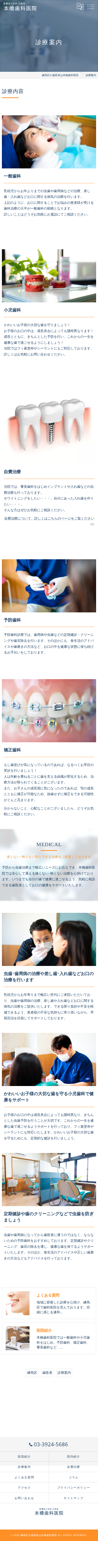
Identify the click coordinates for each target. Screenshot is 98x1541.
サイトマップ (73, 1498)
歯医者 (47, 1372)
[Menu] (90, 6)
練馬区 (32, 1372)
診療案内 (64, 1372)
